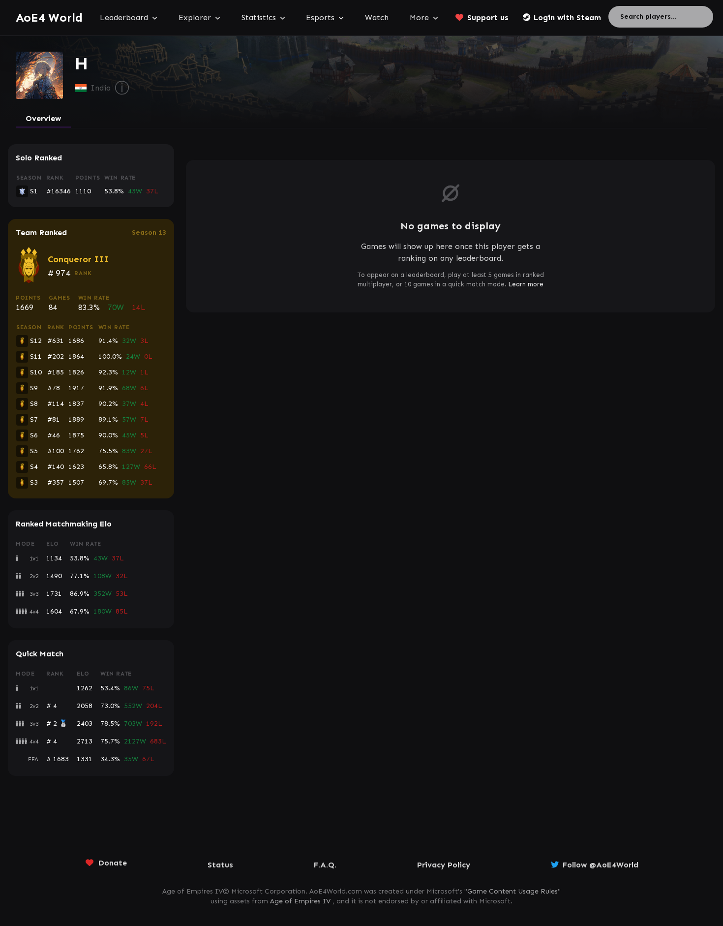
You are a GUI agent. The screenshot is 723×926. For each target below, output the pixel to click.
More (419, 17)
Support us (488, 17)
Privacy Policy (443, 864)
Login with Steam (567, 17)
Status (220, 864)
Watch (377, 17)
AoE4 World (49, 17)
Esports (320, 17)
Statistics (258, 17)
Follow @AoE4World (600, 864)
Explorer (195, 17)
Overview (43, 118)
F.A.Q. (325, 864)
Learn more (526, 284)
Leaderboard (124, 17)
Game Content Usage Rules (512, 891)
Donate (112, 862)
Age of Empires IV (300, 901)
